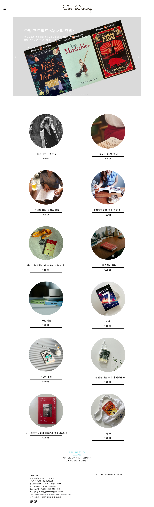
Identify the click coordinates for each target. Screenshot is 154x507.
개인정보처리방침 (102, 474)
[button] (4, 8)
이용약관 (112, 474)
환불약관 (119, 474)
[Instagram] (31, 501)
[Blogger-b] (35, 501)
